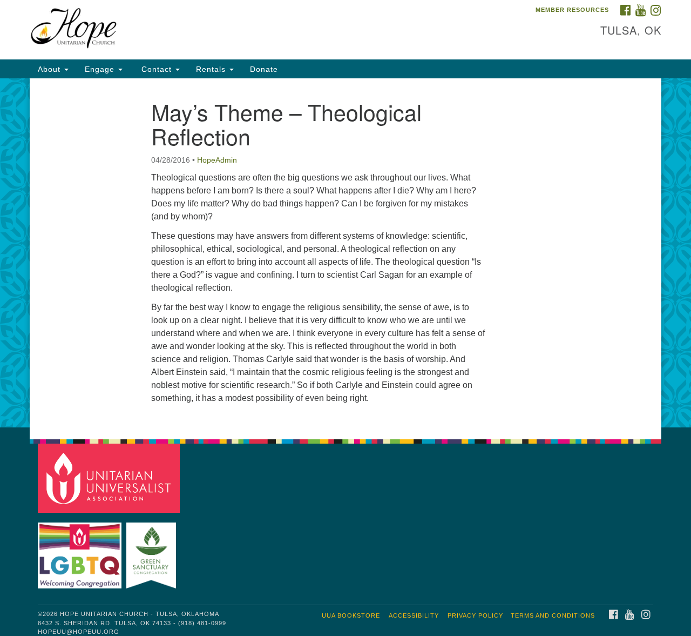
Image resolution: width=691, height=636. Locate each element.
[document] (345, 252)
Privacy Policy (475, 615)
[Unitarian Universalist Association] (110, 478)
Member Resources (572, 9)
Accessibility (414, 615)
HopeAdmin (217, 160)
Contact (156, 69)
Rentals (212, 69)
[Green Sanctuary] (152, 550)
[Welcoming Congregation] (81, 550)
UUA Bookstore (351, 615)
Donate (264, 69)
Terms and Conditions (553, 615)
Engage (101, 69)
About (50, 69)
